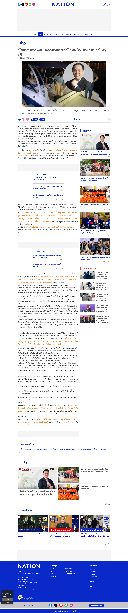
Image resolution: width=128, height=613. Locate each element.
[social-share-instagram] (33, 4)
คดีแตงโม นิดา (53, 449)
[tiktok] (55, 606)
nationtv (92, 579)
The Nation (92, 569)
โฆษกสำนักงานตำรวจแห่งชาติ (67, 449)
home (52, 569)
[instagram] (71, 606)
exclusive (53, 574)
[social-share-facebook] (19, 4)
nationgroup (93, 571)
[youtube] (61, 606)
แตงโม (20, 449)
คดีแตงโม (103, 449)
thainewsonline (94, 584)
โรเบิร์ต (96, 449)
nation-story (69, 571)
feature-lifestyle (70, 574)
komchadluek (93, 574)
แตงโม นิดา (28, 449)
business (53, 576)
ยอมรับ (7, 599)
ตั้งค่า (7, 602)
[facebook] (50, 606)
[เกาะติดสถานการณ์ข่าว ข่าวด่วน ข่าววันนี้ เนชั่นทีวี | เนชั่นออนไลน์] (63, 4)
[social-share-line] (30, 4)
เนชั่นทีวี (59, 611)
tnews (91, 586)
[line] (66, 606)
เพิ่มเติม (4, 596)
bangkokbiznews (94, 576)
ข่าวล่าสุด (21, 452)
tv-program (68, 569)
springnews (93, 581)
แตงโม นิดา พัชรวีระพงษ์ (40, 449)
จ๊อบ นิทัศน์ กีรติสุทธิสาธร (84, 449)
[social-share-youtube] (26, 4)
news (52, 571)
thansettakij (93, 589)
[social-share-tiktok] (22, 4)
